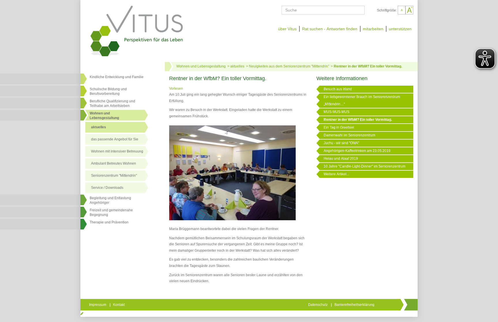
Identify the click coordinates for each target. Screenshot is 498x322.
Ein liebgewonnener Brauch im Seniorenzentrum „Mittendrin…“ (362, 100)
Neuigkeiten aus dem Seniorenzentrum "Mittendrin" (289, 66)
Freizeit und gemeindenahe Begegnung (111, 212)
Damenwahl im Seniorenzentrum (349, 135)
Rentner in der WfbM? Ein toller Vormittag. (368, 66)
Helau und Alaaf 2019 (341, 158)
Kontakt (119, 304)
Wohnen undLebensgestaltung (104, 116)
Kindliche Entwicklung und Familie (117, 77)
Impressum (98, 304)
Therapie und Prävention (109, 222)
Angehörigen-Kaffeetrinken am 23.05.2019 (357, 150)
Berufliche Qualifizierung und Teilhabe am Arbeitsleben (112, 103)
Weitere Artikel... (336, 174)
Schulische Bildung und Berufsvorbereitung (108, 91)
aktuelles (98, 127)
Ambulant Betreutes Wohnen (113, 163)
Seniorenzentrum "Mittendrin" (114, 175)
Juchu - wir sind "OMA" (341, 143)
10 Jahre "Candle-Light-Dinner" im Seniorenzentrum (364, 166)
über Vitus (287, 29)
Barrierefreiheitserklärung (354, 304)
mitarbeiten (373, 29)
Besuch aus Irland (338, 89)
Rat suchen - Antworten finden (329, 29)
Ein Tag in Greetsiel (339, 127)
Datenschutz (318, 304)
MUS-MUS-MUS (336, 112)
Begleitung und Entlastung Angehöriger (110, 200)
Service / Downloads (107, 187)
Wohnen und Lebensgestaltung (201, 66)
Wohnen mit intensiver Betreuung (117, 151)
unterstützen (400, 29)
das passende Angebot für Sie (114, 139)
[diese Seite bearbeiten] (81, 313)
